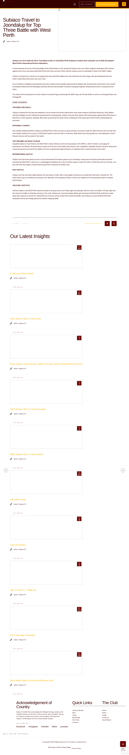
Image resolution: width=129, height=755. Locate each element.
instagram (33, 726)
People (104, 715)
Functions (75, 722)
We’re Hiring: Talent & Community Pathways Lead (31, 680)
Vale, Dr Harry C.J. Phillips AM (23, 590)
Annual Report (106, 720)
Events (104, 710)
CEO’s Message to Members (22, 635)
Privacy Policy (76, 748)
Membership (76, 717)
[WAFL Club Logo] (7, 5)
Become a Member (107, 4)
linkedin (45, 726)
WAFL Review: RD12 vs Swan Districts (26, 454)
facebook (20, 726)
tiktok (54, 726)
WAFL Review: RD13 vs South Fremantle (27, 409)
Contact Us (105, 717)
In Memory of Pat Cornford (21, 273)
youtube (64, 726)
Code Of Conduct (17, 545)
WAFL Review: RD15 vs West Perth (25, 319)
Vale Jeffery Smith (18, 499)
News (74, 713)
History (104, 713)
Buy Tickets (87, 4)
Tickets (74, 715)
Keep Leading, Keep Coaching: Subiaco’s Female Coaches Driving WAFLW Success (46, 364)
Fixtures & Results (77, 710)
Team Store (75, 720)
